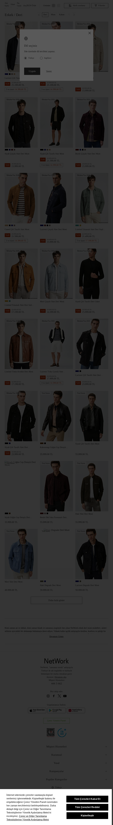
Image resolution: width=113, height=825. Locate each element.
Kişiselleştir (87, 815)
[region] (56, 807)
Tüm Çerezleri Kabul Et (87, 799)
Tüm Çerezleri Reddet (87, 807)
